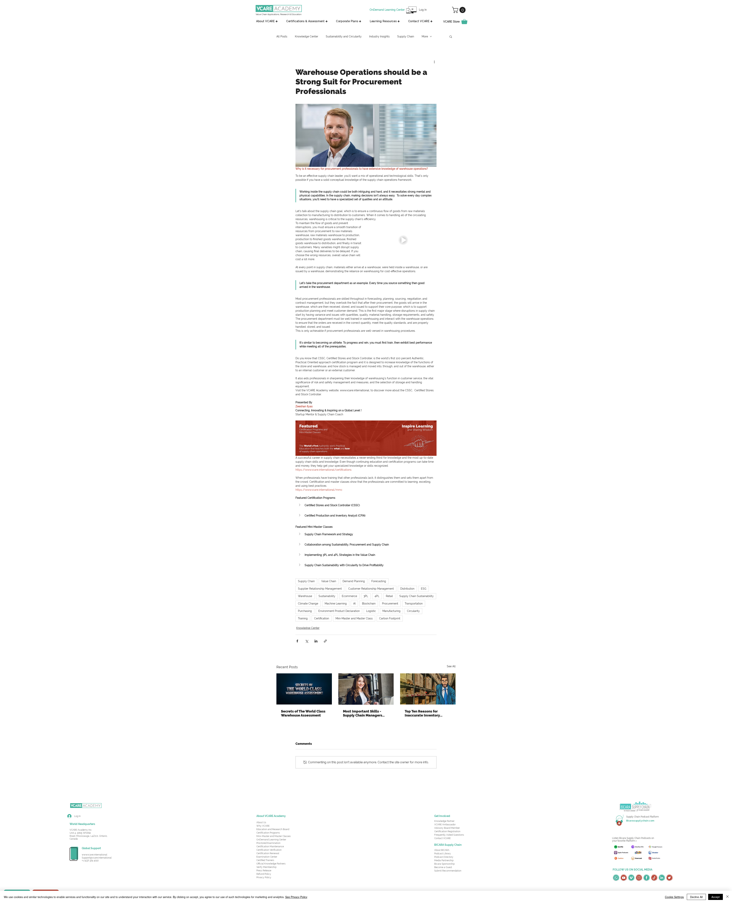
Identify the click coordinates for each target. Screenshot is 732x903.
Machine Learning (336, 603)
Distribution (407, 588)
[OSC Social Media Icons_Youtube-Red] (623, 877)
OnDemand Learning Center (271, 839)
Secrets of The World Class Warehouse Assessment (303, 713)
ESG (423, 588)
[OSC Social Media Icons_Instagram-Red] (639, 877)
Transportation (414, 603)
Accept (715, 897)
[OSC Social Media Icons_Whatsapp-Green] (616, 877)
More (425, 36)
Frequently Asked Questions (449, 835)
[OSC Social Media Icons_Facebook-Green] (646, 877)
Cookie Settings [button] (674, 897)
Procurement (390, 603)
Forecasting (378, 581)
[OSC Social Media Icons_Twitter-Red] (669, 877)
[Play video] (403, 240)
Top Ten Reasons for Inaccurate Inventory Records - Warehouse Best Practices (427, 713)
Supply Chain (405, 36)
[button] (459, 10)
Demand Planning (354, 581)
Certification (321, 618)
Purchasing (305, 610)
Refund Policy (263, 874)
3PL (366, 596)
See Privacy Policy (296, 897)
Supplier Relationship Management (320, 588)
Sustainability (327, 596)
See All (451, 666)
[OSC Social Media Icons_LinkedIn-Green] (661, 877)
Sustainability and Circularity (344, 36)
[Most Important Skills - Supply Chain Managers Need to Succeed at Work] (366, 689)
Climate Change (308, 603)
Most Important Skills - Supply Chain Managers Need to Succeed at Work (364, 713)
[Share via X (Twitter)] (306, 641)
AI (354, 603)
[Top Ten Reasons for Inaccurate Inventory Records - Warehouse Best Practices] (428, 688)
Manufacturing (391, 610)
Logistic (371, 610)
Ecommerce (349, 596)
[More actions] (434, 61)
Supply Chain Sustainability (416, 596)
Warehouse (305, 596)
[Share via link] (325, 641)
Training (303, 618)
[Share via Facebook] (297, 641)
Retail (389, 596)
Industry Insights (379, 36)
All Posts (281, 36)
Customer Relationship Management (371, 588)
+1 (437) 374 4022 (90, 860)
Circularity (413, 610)
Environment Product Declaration (339, 610)
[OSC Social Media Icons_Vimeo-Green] (631, 877)
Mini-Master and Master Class (354, 618)
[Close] (727, 897)
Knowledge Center (306, 36)
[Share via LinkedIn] (316, 641)
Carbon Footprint (389, 618)
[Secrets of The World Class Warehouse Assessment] (304, 688)
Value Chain (328, 581)
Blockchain (369, 603)
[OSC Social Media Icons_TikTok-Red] (654, 877)
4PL (377, 596)
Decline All (696, 897)
